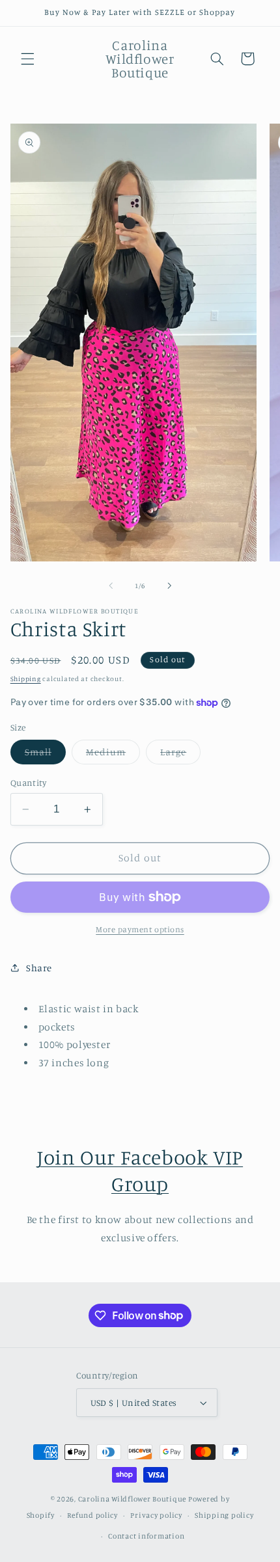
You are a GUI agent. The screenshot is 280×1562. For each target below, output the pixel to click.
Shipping (25, 678)
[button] (27, 59)
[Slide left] (110, 586)
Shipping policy (224, 1515)
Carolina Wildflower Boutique (132, 1498)
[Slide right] (169, 586)
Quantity (28, 782)
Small (45, 755)
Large (180, 755)
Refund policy (92, 1515)
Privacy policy (156, 1515)
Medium (113, 755)
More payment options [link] (140, 929)
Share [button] (39, 967)
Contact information (146, 1536)
